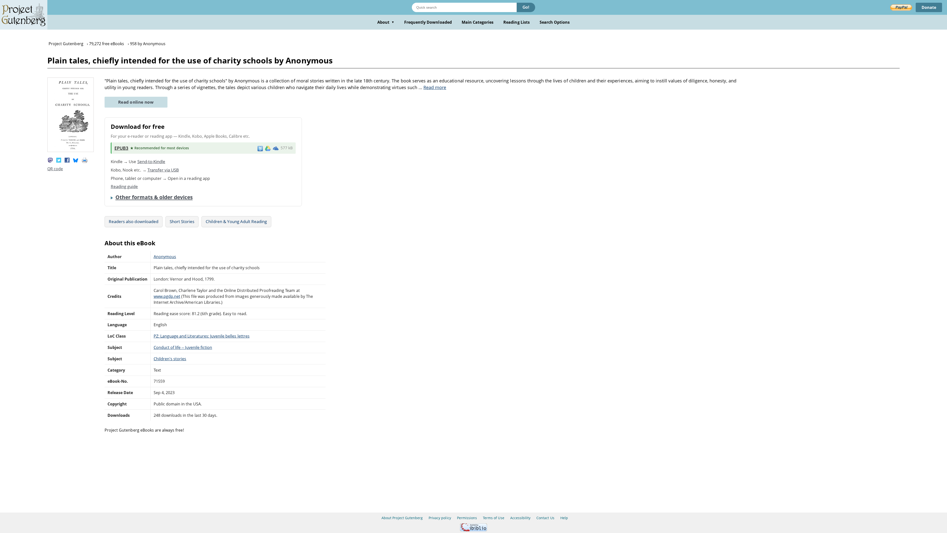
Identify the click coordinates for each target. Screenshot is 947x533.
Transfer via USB (163, 170)
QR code (55, 168)
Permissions (467, 517)
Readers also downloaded (133, 221)
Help (564, 517)
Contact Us (545, 517)
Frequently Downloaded (428, 22)
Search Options (555, 22)
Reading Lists (516, 22)
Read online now (136, 102)
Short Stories (182, 221)
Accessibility (520, 517)
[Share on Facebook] (67, 159)
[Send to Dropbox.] (260, 148)
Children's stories (170, 359)
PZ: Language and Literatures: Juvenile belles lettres (202, 336)
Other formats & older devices (154, 197)
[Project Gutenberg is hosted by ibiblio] (473, 530)
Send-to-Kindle (151, 161)
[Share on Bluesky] (75, 159)
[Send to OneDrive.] (276, 148)
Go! (526, 7)
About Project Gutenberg (402, 517)
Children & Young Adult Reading (236, 221)
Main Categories (478, 22)
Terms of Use (493, 517)
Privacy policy (440, 517)
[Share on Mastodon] (50, 159)
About (385, 22)
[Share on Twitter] (58, 159)
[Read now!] (70, 150)
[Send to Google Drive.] (268, 148)
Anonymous (165, 256)
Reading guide (124, 186)
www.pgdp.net (167, 296)
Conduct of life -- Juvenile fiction (183, 347)
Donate (929, 7)
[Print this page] (84, 159)
